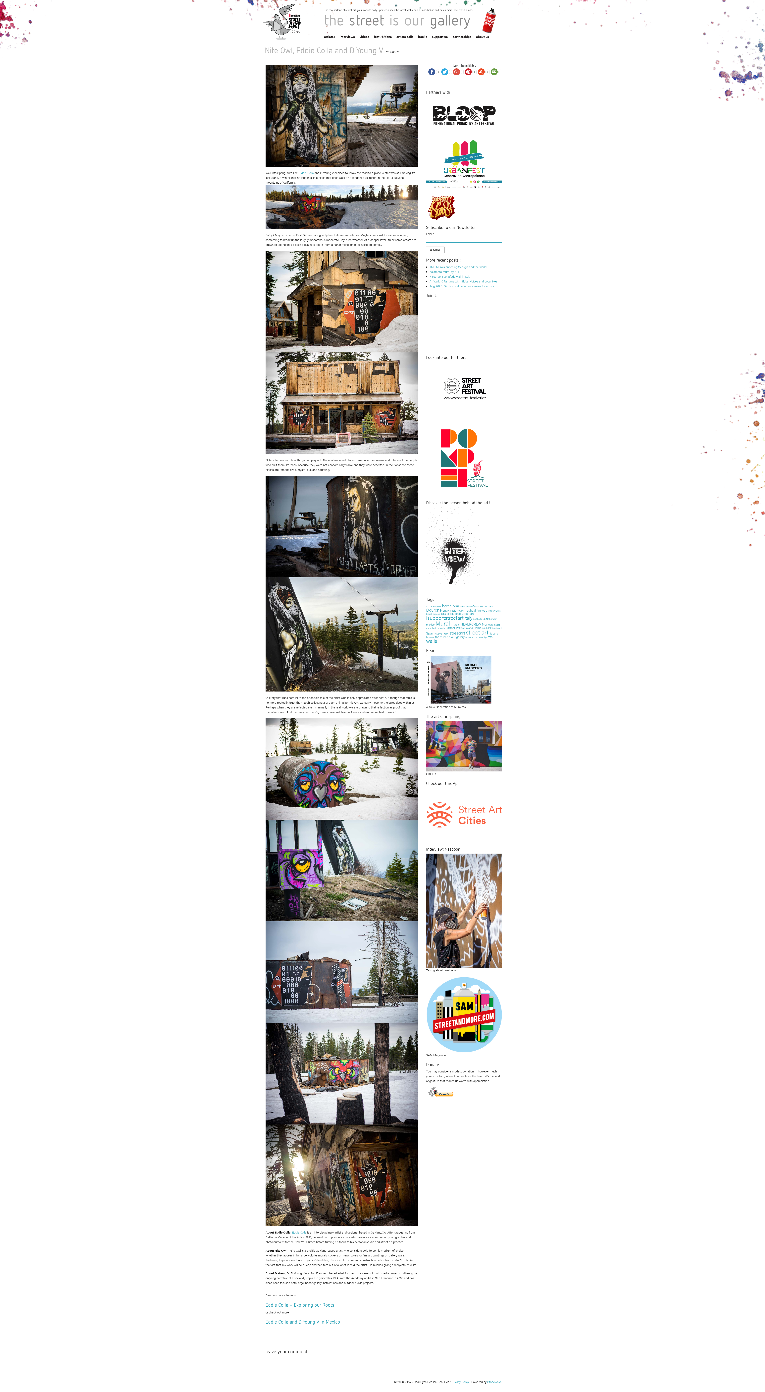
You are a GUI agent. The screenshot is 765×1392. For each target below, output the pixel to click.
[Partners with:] (464, 114)
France (481, 610)
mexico (430, 624)
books (422, 36)
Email (430, 234)
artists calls (404, 36)
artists (328, 36)
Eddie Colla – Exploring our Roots (300, 1305)
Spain (430, 633)
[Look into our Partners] (464, 388)
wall (491, 636)
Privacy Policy (460, 1382)
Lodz (485, 619)
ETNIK (445, 610)
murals (455, 624)
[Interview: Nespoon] (464, 910)
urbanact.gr (481, 637)
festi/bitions (383, 36)
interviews (347, 36)
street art (477, 632)
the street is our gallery (450, 637)
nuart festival (432, 628)
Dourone (434, 610)
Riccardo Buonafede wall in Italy (450, 276)
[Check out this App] (464, 814)
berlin (462, 606)
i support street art (462, 613)
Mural (442, 623)
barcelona (450, 606)
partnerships (461, 36)
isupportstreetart (445, 617)
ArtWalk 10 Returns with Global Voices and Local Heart (464, 281)
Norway (487, 624)
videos (364, 36)
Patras (460, 628)
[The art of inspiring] (464, 746)
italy (468, 617)
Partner (450, 628)
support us (440, 36)
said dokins (488, 628)
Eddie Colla (306, 173)
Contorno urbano (483, 606)
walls (431, 640)
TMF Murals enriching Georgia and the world (458, 267)
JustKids (477, 618)
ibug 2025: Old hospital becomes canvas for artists (462, 286)
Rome (478, 628)
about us (482, 36)
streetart (457, 633)
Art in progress (433, 606)
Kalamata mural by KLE (445, 272)
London (493, 619)
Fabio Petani (457, 610)
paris (442, 628)
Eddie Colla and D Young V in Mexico (303, 1322)
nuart (497, 624)
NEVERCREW (470, 624)
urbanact (470, 637)
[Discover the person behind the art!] (454, 549)
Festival (470, 610)
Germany (490, 610)
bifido (469, 606)
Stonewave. (494, 1382)
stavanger (442, 633)
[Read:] (459, 679)
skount (498, 628)
